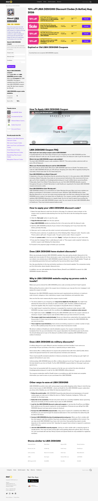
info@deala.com (12, 490)
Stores (44, 1)
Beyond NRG (63, 444)
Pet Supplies (17, 24)
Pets (12, 24)
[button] (54, 18)
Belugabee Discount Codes (15, 159)
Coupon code (10, 52)
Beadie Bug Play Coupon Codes (14, 156)
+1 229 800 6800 (12, 488)
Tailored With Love (65, 456)
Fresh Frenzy (63, 448)
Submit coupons (51, 1)
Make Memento (80, 452)
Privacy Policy (16, 497)
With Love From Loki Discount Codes (15, 146)
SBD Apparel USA (32, 461)
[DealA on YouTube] (12, 494)
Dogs (9, 24)
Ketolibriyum (80, 448)
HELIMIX (79, 461)
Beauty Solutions (81, 444)
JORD (29, 456)
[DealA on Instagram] (10, 494)
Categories (39, 1)
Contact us (38, 470)
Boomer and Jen (31, 448)
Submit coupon (11, 66)
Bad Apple (46, 456)
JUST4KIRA (79, 456)
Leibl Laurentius (31, 452)
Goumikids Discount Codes (15, 152)
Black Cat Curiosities (49, 452)
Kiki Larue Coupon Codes (14, 143)
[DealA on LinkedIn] (15, 494)
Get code (86, 18)
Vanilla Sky (46, 448)
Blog (28, 470)
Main (7, 5)
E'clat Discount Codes (13, 150)
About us (59, 1)
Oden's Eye (63, 452)
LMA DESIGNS (13, 19)
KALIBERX (46, 461)
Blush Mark (46, 444)
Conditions (9, 60)
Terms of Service (9, 497)
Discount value (10, 56)
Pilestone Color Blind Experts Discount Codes (15, 139)
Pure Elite (63, 461)
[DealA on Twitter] (7, 494)
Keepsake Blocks (31, 444)
